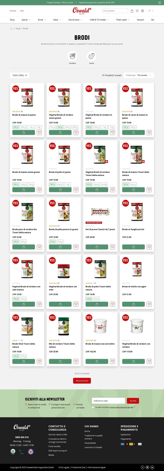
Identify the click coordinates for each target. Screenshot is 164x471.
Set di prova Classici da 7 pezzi (100, 229)
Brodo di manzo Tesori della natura (135, 174)
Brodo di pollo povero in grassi (63, 229)
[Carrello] (132, 11)
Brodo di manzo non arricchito (100, 343)
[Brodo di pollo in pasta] (64, 152)
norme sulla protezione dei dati (121, 407)
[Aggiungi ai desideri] (39, 132)
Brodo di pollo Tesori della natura (98, 288)
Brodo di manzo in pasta (24, 115)
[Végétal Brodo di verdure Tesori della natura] (100, 152)
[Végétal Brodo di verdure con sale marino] (27, 267)
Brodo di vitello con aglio (134, 286)
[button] (13, 10)
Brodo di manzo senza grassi (26, 172)
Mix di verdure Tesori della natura (62, 345)
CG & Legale (63, 467)
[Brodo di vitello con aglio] (137, 267)
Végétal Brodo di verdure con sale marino (26, 288)
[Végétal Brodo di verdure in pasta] (100, 95)
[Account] (142, 11)
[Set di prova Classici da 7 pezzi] (100, 209)
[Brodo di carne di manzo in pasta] (137, 95)
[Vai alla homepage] (82, 10)
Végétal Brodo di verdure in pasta (99, 116)
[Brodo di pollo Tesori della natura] (100, 267)
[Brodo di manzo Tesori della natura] (137, 152)
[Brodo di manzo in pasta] (27, 95)
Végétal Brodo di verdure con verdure (136, 345)
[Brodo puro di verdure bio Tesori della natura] (27, 209)
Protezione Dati (78, 467)
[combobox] (114, 10)
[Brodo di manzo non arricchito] (100, 324)
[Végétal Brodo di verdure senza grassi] (64, 95)
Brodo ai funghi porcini (133, 229)
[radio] (15, 127)
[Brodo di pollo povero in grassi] (64, 209)
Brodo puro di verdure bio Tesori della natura (24, 231)
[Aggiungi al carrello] (23, 132)
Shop (18, 28)
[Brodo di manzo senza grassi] (27, 152)
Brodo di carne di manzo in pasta (135, 116)
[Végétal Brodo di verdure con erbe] (64, 267)
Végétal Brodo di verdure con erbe (63, 288)
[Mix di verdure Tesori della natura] (64, 324)
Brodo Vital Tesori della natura (23, 345)
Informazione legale (97, 467)
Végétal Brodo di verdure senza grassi (61, 116)
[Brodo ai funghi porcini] (137, 209)
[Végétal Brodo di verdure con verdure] (137, 324)
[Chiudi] (159, 2)
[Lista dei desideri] (137, 11)
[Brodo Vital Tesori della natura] (27, 324)
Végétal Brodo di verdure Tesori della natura (98, 174)
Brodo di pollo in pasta (59, 172)
